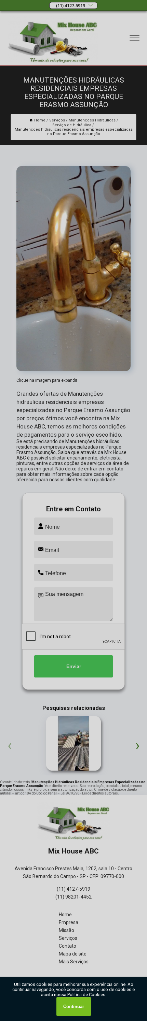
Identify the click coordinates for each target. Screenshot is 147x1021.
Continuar (73, 1006)
